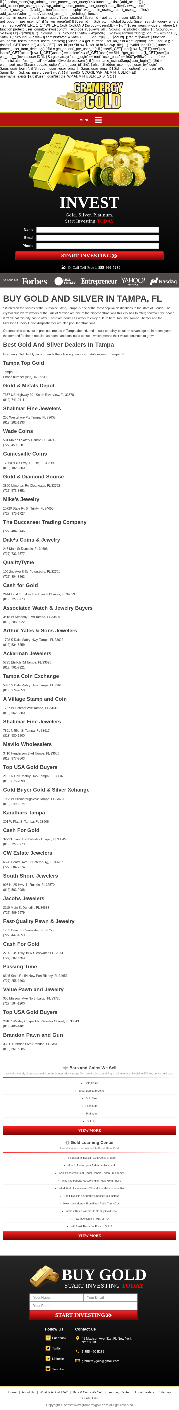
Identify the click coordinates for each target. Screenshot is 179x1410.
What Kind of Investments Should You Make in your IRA (91, 1188)
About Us (28, 1392)
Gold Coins (91, 1083)
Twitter (57, 1348)
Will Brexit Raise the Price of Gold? (91, 1226)
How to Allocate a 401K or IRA (91, 1218)
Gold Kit (91, 1121)
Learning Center (118, 1392)
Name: (29, 229)
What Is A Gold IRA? (54, 1392)
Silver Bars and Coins (91, 1090)
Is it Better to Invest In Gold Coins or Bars (91, 1157)
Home (12, 1392)
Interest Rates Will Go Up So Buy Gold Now (91, 1211)
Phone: (28, 246)
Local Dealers (144, 1392)
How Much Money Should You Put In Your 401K (91, 1203)
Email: (29, 238)
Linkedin (58, 1359)
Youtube (58, 1369)
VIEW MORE (89, 1130)
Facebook (59, 1338)
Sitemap (165, 1392)
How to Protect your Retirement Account (91, 1165)
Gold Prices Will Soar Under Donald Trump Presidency (91, 1173)
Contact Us (90, 1398)
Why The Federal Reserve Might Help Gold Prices (91, 1180)
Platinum (91, 1113)
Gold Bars (91, 1098)
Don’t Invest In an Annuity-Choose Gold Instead (91, 1195)
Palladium (91, 1106)
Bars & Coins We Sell (87, 1392)
